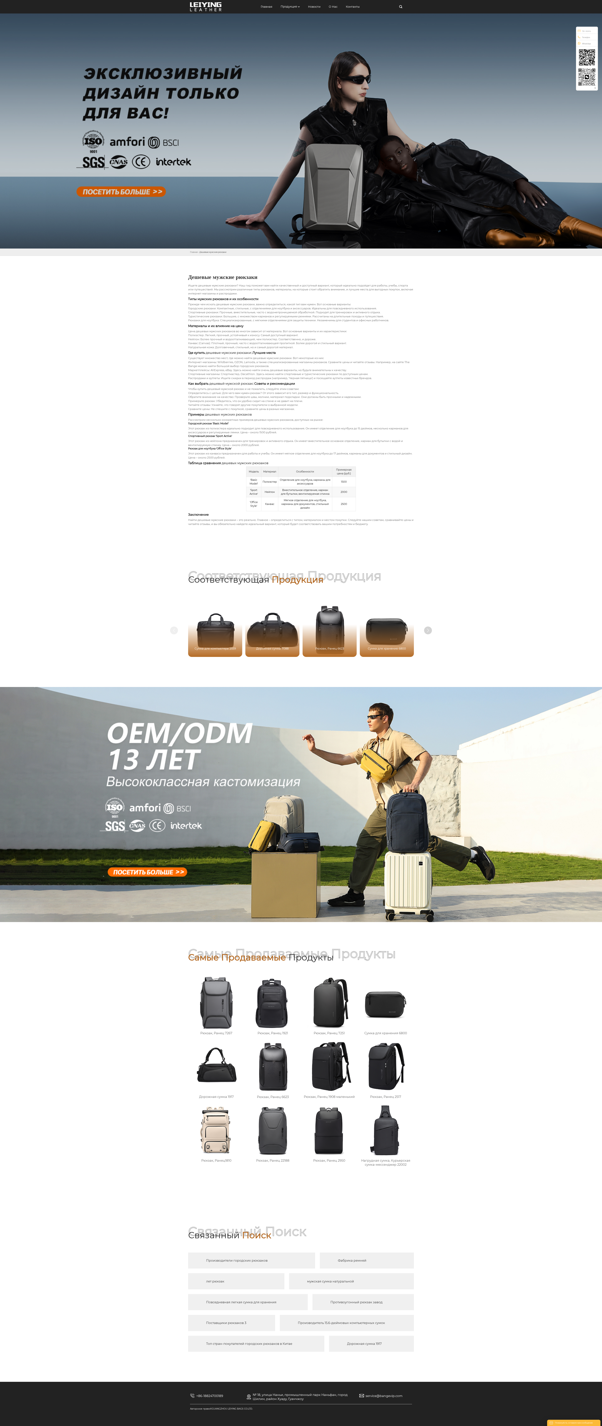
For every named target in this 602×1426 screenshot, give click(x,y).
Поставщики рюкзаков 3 (226, 1323)
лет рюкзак (215, 1281)
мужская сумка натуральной (330, 1281)
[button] (428, 630)
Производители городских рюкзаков (237, 1260)
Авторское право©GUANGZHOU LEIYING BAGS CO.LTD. (221, 1408)
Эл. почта (586, 31)
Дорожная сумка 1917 (364, 1344)
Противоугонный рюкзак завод (356, 1302)
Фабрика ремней (352, 1260)
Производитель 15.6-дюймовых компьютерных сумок (341, 1323)
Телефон (586, 37)
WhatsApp (586, 44)
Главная (194, 252)
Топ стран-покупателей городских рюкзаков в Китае (249, 1344)
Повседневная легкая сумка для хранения (241, 1302)
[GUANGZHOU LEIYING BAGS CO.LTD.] (205, 6)
